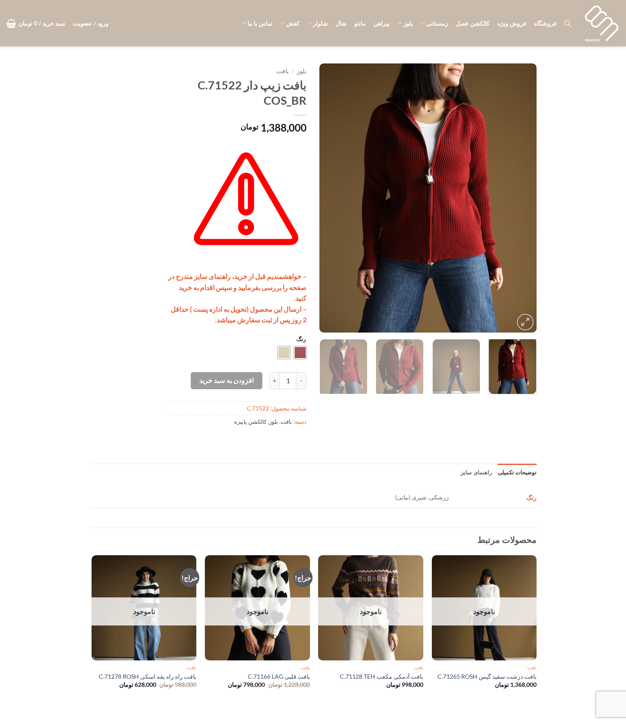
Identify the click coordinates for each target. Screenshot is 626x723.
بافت (282, 71)
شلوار (320, 23)
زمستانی (437, 23)
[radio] (300, 352)
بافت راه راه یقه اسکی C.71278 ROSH (147, 676)
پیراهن (381, 23)
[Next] (328, 198)
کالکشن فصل (472, 23)
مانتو (360, 23)
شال (341, 23)
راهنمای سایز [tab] (476, 472)
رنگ (301, 339)
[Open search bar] (567, 23)
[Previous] (521, 198)
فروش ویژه (511, 23)
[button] (91, 23)
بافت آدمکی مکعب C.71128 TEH (381, 676)
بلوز (408, 23)
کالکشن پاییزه (250, 421)
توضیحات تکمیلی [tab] (517, 472)
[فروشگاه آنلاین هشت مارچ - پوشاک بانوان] (602, 23)
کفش (292, 23)
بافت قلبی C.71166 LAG (279, 676)
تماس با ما (260, 23)
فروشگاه (545, 23)
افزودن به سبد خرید (226, 380)
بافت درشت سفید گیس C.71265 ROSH (487, 676)
